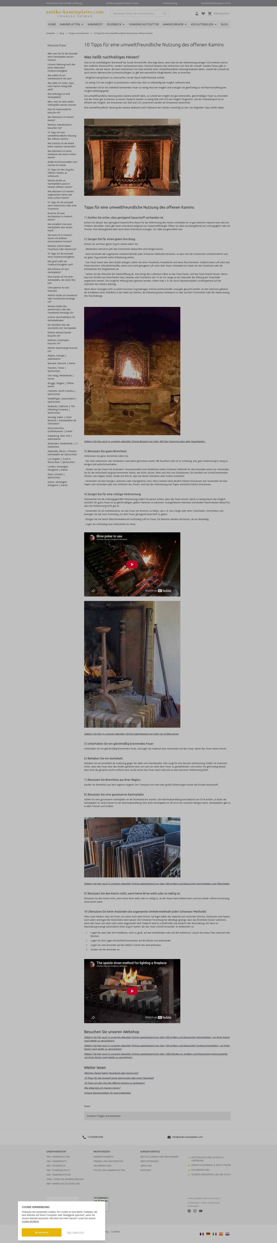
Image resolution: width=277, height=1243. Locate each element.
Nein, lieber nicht (75, 1232)
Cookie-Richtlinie (30, 1221)
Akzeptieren (41, 1232)
